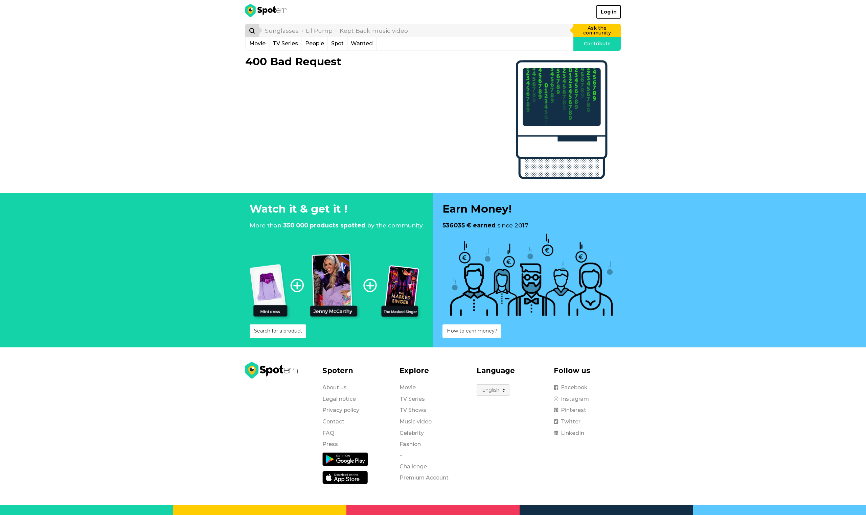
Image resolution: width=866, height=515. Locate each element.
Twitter (570, 421)
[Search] (252, 30)
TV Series (285, 43)
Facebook (574, 387)
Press (330, 444)
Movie (257, 43)
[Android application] (345, 459)
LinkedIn (572, 433)
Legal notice (339, 399)
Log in (609, 12)
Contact (333, 421)
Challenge (413, 466)
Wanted (362, 43)
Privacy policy (340, 410)
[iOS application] (345, 477)
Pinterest (573, 410)
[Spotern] (266, 12)
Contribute (597, 44)
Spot (337, 43)
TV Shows (413, 410)
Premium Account (424, 477)
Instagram (575, 399)
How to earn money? (472, 331)
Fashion (410, 444)
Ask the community (597, 30)
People (314, 43)
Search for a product (278, 331)
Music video (416, 421)
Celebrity (412, 433)
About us (334, 387)
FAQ (328, 433)
